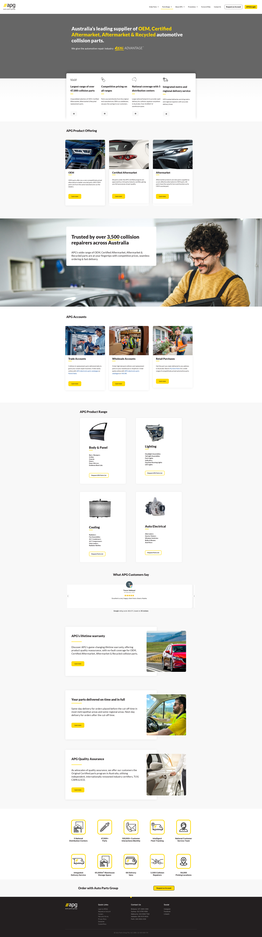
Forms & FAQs (205, 7)
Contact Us (217, 7)
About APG (179, 7)
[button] (194, 596)
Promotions (192, 7)
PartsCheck (72, 373)
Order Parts (153, 7)
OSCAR (124, 373)
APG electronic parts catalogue (87, 371)
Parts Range (166, 7)
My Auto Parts (175, 368)
